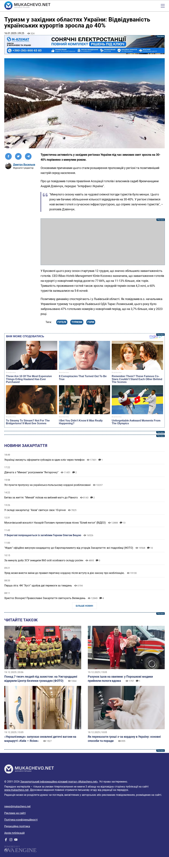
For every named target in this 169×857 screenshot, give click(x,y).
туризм (76, 322)
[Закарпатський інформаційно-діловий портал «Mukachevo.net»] (27, 5)
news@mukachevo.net (17, 806)
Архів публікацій (14, 832)
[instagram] (11, 840)
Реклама (84, 44)
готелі (61, 322)
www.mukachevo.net (16, 789)
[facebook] (6, 840)
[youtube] (15, 840)
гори (90, 322)
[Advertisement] (103, 242)
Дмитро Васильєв (24, 164)
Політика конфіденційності (21, 819)
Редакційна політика (17, 826)
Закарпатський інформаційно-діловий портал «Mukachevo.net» (59, 781)
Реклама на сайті (15, 813)
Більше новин (84, 605)
